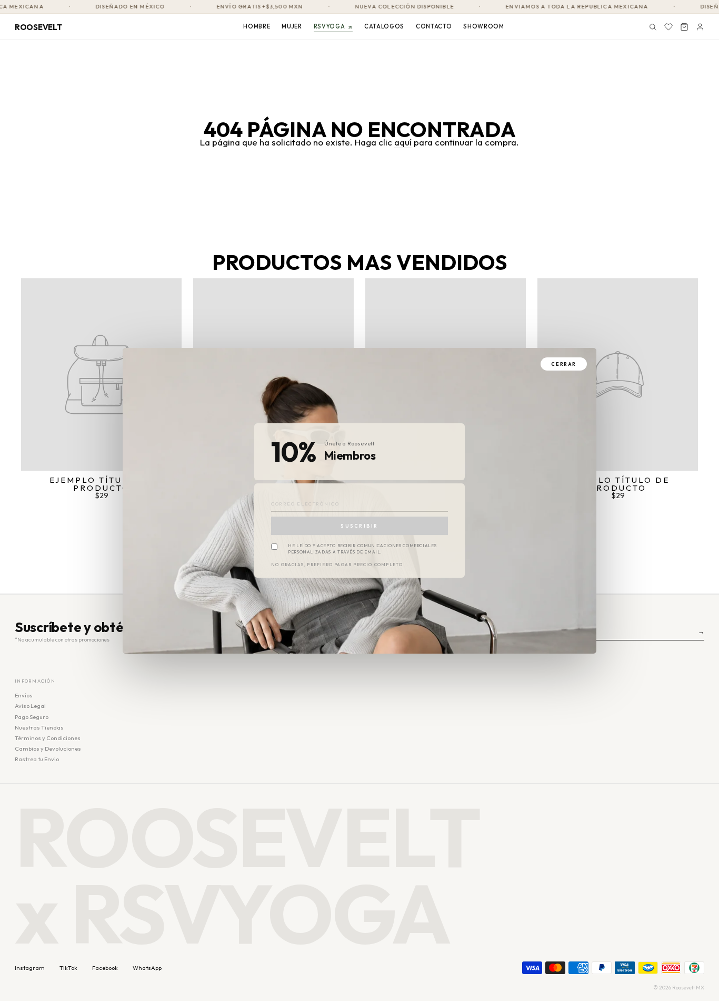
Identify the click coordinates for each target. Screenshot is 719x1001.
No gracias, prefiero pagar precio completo (337, 565)
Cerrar (563, 364)
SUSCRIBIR (359, 526)
